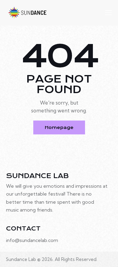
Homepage (59, 127)
